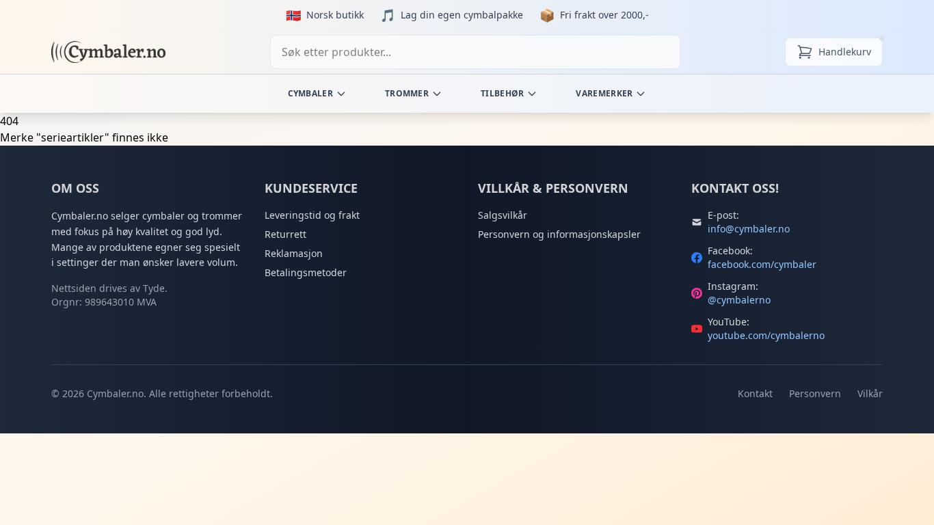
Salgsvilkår (502, 214)
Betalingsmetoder (306, 272)
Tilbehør (502, 93)
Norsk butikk (335, 14)
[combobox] (475, 52)
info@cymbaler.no (749, 228)
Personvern (815, 393)
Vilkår (870, 393)
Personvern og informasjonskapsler (559, 234)
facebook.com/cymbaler (762, 264)
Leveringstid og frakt (312, 214)
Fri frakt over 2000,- (604, 14)
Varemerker (604, 93)
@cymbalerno (739, 299)
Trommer (407, 93)
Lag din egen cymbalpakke (462, 14)
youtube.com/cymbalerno (766, 335)
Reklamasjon (294, 253)
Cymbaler (310, 93)
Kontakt (755, 393)
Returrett (285, 234)
